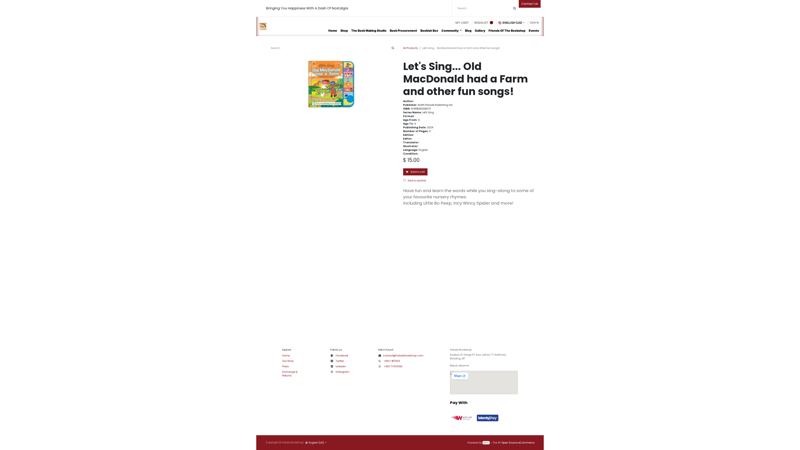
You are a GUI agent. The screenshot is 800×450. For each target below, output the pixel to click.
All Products (410, 48)
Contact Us (529, 4)
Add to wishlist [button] (417, 180)
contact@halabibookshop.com (403, 355)
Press (285, 366)
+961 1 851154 (392, 361)
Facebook (342, 355)
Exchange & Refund (290, 373)
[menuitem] (333, 30)
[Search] (514, 8)
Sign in (534, 22)
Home (286, 355)
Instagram (342, 372)
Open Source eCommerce (517, 442)
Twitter (340, 361)
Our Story (288, 361)
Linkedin (341, 366)
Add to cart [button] (417, 172)
